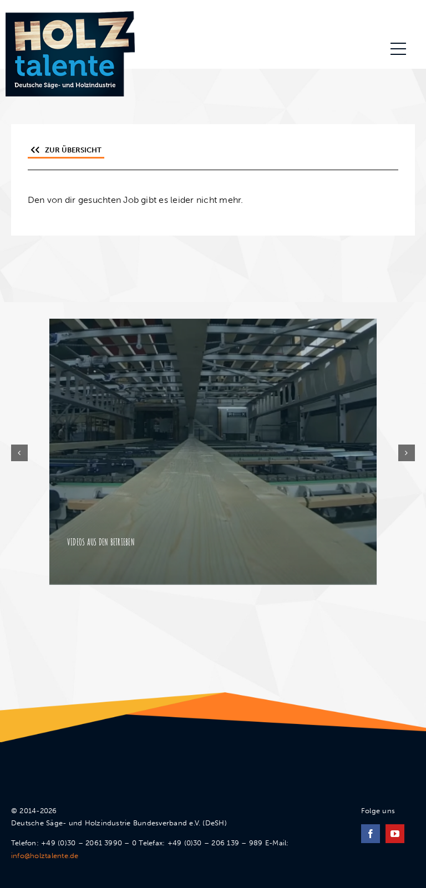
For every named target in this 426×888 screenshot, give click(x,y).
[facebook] (370, 833)
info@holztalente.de (45, 855)
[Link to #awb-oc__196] (398, 49)
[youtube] (395, 833)
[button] (19, 453)
